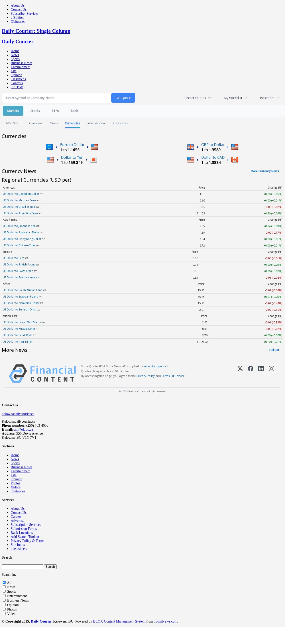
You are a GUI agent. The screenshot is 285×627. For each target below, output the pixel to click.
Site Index (18, 545)
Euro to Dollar (72, 144)
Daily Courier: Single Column (36, 31)
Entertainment (20, 67)
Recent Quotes (195, 98)
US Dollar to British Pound (19, 264)
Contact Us (18, 9)
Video (11, 614)
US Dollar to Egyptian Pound (20, 296)
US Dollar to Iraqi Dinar (17, 341)
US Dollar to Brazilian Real (19, 207)
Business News (21, 63)
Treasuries (120, 123)
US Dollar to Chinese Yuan (19, 245)
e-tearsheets (19, 549)
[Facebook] (250, 373)
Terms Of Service (173, 376)
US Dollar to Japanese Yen (19, 226)
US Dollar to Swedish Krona (20, 277)
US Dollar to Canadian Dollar (21, 194)
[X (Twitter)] (240, 373)
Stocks (35, 111)
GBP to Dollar (213, 144)
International (96, 123)
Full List (274, 350)
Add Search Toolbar (25, 537)
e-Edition (17, 17)
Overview (36, 123)
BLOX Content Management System (119, 621)
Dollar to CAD (213, 157)
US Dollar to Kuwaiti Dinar (19, 329)
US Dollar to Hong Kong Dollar (22, 239)
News (15, 55)
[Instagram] (271, 373)
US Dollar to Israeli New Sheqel (22, 322)
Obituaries (18, 21)
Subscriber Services (24, 13)
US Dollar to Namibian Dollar (21, 303)
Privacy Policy (145, 376)
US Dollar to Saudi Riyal (17, 335)
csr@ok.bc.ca (23, 429)
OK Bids (17, 87)
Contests (17, 83)
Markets (13, 111)
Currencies (72, 123)
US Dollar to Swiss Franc (18, 271)
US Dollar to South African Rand (23, 290)
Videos (15, 487)
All (9, 582)
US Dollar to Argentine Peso (20, 213)
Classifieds (18, 79)
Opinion (16, 75)
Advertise (17, 520)
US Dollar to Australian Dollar (21, 232)
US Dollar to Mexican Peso (19, 200)
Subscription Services (26, 524)
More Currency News (265, 171)
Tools (74, 111)
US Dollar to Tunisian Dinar (20, 309)
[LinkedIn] (261, 373)
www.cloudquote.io (156, 366)
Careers (16, 516)
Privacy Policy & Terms (27, 541)
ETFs (55, 111)
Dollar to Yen (72, 157)
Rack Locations (22, 532)
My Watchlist (233, 98)
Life (13, 71)
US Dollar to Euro (13, 258)
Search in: (9, 574)
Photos (15, 483)
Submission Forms (24, 528)
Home (15, 51)
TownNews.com (165, 621)
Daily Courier (18, 41)
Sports (15, 59)
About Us (17, 5)
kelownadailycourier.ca (18, 414)
